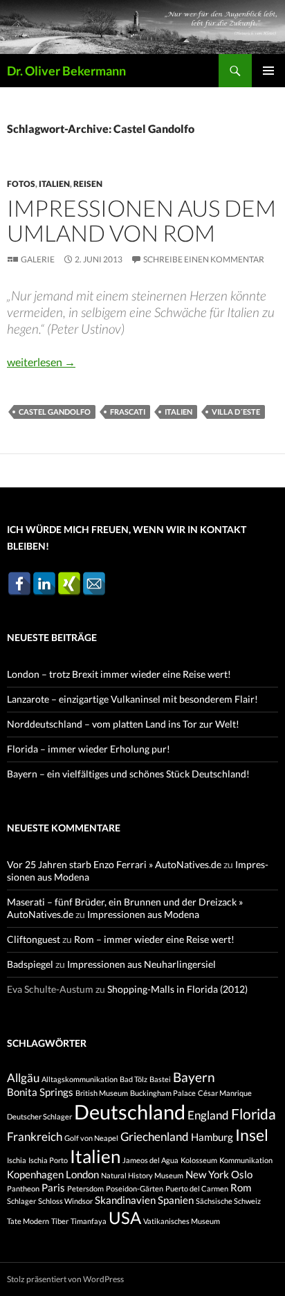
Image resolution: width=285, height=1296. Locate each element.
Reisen (87, 184)
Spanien (176, 1200)
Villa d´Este (236, 411)
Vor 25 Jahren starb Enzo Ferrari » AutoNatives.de (114, 864)
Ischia (16, 1159)
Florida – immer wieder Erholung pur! (88, 749)
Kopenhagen (35, 1174)
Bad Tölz (133, 1078)
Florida (253, 1114)
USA (125, 1217)
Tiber (59, 1220)
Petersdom (85, 1188)
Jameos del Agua (150, 1159)
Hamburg (212, 1137)
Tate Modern (28, 1220)
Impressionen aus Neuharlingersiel (141, 964)
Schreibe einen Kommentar (203, 259)
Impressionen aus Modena (143, 914)
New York (207, 1174)
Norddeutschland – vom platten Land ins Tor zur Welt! (123, 724)
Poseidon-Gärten (134, 1188)
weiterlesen (41, 361)
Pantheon (23, 1188)
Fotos (21, 184)
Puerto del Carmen (196, 1188)
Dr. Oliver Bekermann (66, 70)
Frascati (127, 411)
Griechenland (154, 1136)
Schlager (21, 1200)
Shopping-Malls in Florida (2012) (177, 989)
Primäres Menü (268, 70)
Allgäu (23, 1077)
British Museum (101, 1092)
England (208, 1115)
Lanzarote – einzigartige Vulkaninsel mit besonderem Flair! (132, 699)
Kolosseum (199, 1159)
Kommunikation (246, 1159)
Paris (53, 1188)
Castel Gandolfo (55, 411)
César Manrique (225, 1092)
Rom (240, 1188)
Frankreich (34, 1136)
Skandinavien (125, 1200)
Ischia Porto (48, 1159)
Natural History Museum (142, 1175)
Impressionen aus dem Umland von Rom (141, 220)
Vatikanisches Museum (181, 1220)
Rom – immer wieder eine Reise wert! (154, 939)
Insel (251, 1135)
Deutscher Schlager (39, 1116)
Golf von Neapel (91, 1137)
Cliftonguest (33, 939)
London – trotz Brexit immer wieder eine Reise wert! (119, 674)
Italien (54, 184)
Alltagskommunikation (80, 1078)
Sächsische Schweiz (228, 1200)
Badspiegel (30, 964)
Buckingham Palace (163, 1092)
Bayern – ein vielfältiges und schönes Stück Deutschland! (128, 774)
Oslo (241, 1174)
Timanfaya (89, 1220)
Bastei (160, 1078)
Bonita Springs (40, 1092)
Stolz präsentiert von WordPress (65, 1279)
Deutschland (129, 1111)
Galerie (38, 259)
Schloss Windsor (65, 1200)
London (82, 1174)
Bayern (194, 1077)
